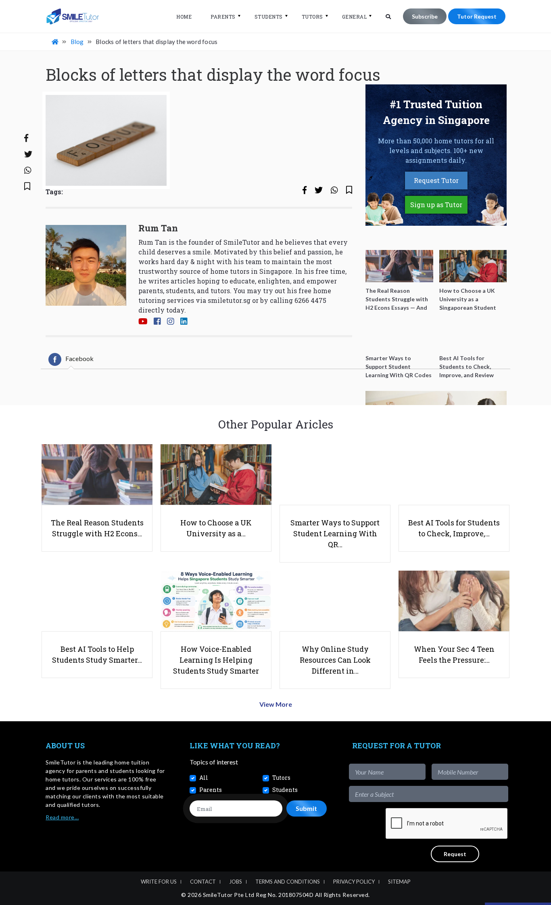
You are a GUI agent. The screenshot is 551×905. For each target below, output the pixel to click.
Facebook (79, 358)
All (203, 777)
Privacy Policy (354, 881)
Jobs (235, 881)
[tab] (71, 359)
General (354, 16)
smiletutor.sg (229, 300)
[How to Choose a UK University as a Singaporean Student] (473, 266)
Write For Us (159, 881)
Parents (223, 16)
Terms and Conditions (287, 881)
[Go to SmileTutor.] (56, 41)
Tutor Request (477, 16)
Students (269, 16)
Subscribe (425, 16)
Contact (203, 881)
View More (275, 704)
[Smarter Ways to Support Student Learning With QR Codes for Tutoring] (399, 333)
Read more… (62, 817)
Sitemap (399, 881)
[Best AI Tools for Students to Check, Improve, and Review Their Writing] (473, 333)
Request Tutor (436, 180)
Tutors (312, 16)
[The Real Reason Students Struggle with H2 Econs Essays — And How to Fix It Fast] (399, 266)
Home (184, 16)
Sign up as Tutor (436, 204)
